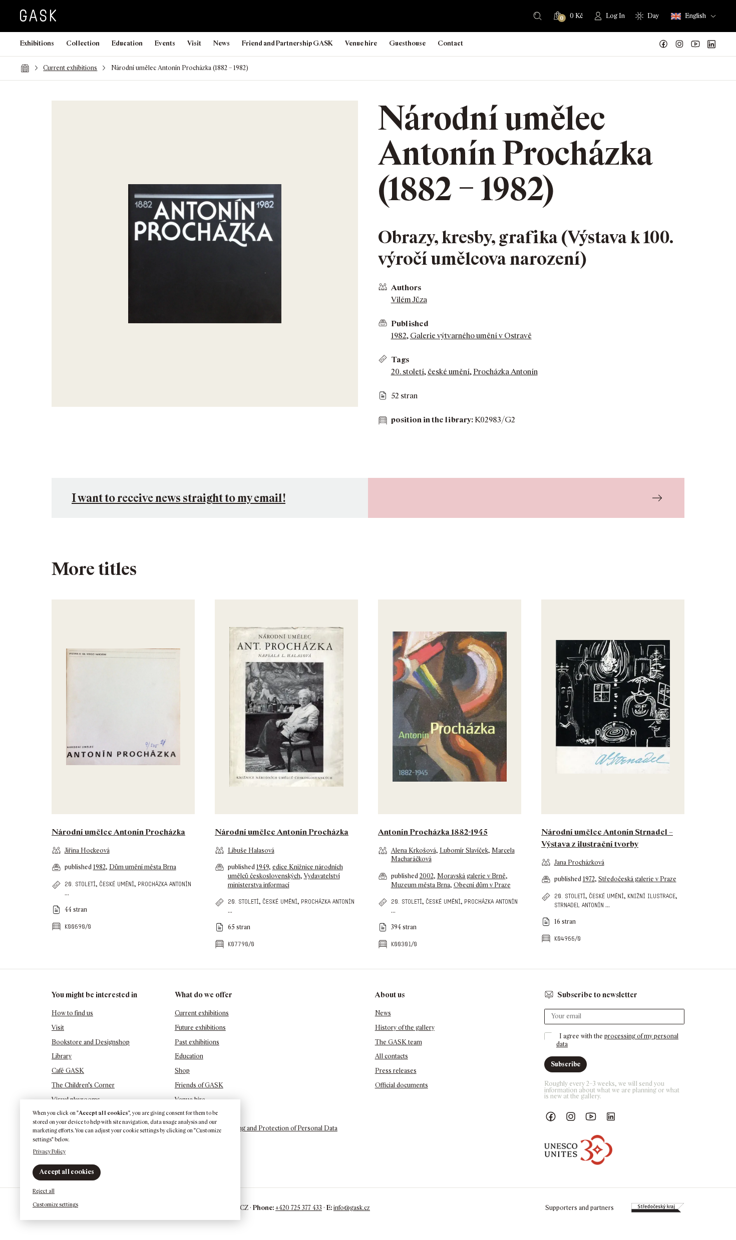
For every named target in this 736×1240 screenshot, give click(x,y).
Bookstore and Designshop (91, 1042)
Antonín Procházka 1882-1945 (433, 832)
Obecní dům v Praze (482, 885)
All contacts (391, 1056)
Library (62, 1056)
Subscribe (565, 1064)
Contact (450, 43)
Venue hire (361, 43)
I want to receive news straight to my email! (178, 497)
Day (653, 16)
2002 (427, 876)
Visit (194, 43)
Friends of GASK (199, 1085)
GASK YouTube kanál (695, 44)
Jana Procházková (579, 862)
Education (127, 43)
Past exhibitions (197, 1042)
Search (537, 16)
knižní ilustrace (651, 896)
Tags (400, 359)
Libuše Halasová (251, 850)
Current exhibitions (70, 68)
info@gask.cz (351, 1207)
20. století (407, 371)
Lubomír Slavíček (464, 850)
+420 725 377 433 (298, 1207)
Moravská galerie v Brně (471, 876)
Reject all (44, 1190)
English (695, 16)
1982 (399, 335)
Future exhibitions (200, 1027)
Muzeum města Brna (420, 885)
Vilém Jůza (409, 299)
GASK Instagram (679, 44)
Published (410, 323)
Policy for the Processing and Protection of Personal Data (256, 1128)
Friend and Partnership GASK (287, 43)
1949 (262, 867)
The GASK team (398, 1042)
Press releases (396, 1070)
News (221, 43)
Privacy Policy (49, 1151)
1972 (589, 879)
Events (165, 43)
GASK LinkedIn (711, 44)
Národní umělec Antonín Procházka (118, 832)
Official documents (401, 1085)
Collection (83, 43)
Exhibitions (37, 43)
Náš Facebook (663, 44)
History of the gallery (405, 1027)
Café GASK (68, 1070)
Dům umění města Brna (142, 867)
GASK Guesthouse (202, 1114)
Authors (406, 287)
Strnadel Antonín (579, 905)
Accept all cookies (66, 1171)
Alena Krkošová (413, 850)
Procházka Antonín (505, 371)
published (79, 867)
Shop (182, 1070)
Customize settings (55, 1204)
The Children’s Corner (83, 1085)
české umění (449, 371)
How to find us (72, 1013)
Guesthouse (407, 43)
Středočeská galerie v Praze (637, 879)
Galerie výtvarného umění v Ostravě (471, 335)
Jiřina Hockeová (87, 850)
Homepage (25, 68)
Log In (615, 16)
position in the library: (432, 419)
